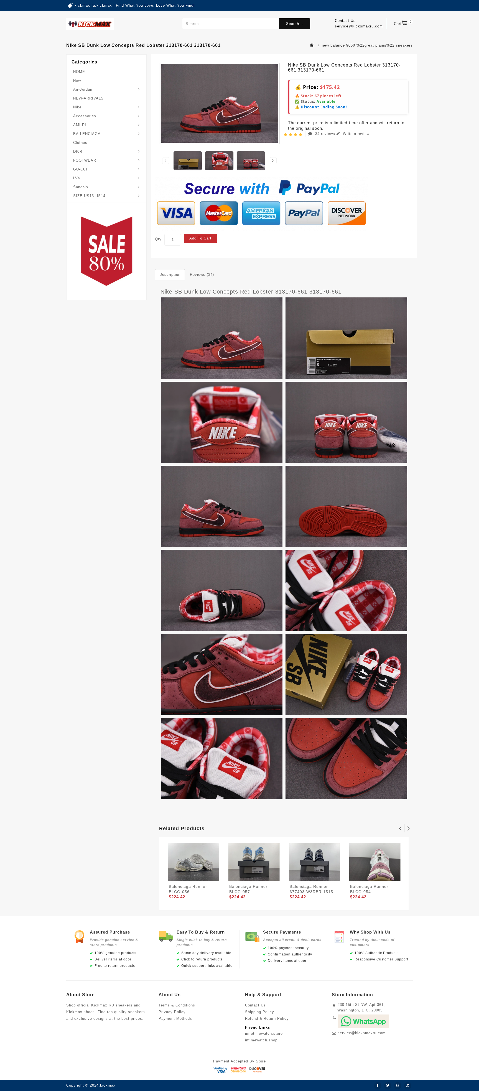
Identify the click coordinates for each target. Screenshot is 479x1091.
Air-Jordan (82, 89)
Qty (158, 239)
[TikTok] (407, 1085)
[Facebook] (377, 1085)
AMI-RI (79, 125)
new (77, 80)
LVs (76, 178)
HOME (79, 72)
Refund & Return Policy (267, 1018)
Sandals (80, 187)
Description (169, 274)
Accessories (84, 116)
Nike (77, 107)
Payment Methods (175, 1018)
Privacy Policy (172, 1012)
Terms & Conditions (177, 1005)
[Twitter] (387, 1085)
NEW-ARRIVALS (88, 98)
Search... (294, 24)
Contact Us (255, 1005)
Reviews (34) (202, 274)
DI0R (77, 151)
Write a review (356, 134)
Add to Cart (200, 238)
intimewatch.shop (261, 1040)
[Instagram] (397, 1085)
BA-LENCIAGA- (87, 134)
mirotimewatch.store (264, 1033)
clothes (80, 143)
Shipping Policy (259, 1012)
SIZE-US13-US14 (89, 196)
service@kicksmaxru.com (362, 1033)
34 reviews (325, 134)
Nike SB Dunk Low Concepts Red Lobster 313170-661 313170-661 (251, 292)
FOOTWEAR (84, 160)
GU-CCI (80, 169)
